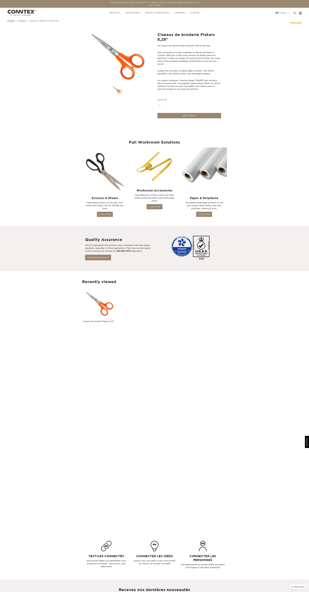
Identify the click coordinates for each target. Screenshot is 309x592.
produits (22, 21)
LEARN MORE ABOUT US (98, 257)
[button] (282, 13)
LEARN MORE (105, 214)
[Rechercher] (294, 13)
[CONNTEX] (21, 12)
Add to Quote (189, 116)
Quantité (162, 100)
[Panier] (300, 12)
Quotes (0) (307, 442)
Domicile (11, 21)
